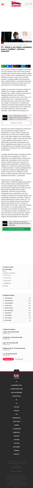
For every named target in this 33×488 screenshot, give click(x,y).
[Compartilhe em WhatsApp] (3, 66)
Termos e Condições (16, 471)
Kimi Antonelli (8, 298)
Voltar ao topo (16, 371)
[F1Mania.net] (16, 4)
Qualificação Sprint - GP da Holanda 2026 (14, 348)
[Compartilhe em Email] (13, 66)
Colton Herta (16, 71)
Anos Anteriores (16, 392)
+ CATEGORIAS (16, 428)
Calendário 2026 (16, 385)
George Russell (9, 300)
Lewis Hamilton (9, 303)
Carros (16, 425)
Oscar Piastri (8, 313)
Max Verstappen (9, 310)
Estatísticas (16, 396)
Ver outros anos (19, 359)
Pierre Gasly (8, 320)
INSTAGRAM (16, 447)
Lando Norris (24, 97)
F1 (2, 43)
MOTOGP (16, 407)
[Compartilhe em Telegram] (23, 66)
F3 (16, 403)
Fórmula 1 (28, 69)
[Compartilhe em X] (18, 66)
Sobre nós (16, 432)
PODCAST (16, 454)
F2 (16, 399)
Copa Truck (16, 421)
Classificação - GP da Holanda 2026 (12, 337)
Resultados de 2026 (8, 359)
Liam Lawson (8, 317)
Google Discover (21, 119)
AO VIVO (16, 378)
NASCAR (16, 410)
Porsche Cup (16, 417)
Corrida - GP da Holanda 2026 (11, 332)
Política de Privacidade (16, 467)
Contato (16, 436)
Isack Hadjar (8, 315)
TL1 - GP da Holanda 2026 (10, 353)
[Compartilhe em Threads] (28, 66)
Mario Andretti (5, 69)
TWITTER (16, 443)
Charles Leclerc (9, 308)
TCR (16, 414)
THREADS (16, 450)
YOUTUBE (16, 439)
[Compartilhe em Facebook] (8, 66)
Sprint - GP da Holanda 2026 (10, 343)
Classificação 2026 (16, 388)
